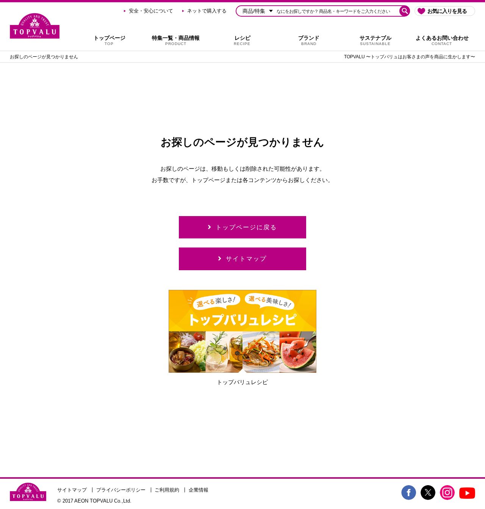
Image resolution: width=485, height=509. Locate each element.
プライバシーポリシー (121, 490)
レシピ (242, 40)
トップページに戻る (246, 227)
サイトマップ (246, 258)
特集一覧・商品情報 (176, 40)
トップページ (109, 40)
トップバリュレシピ (242, 382)
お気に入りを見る (447, 11)
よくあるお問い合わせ (442, 40)
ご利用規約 (167, 490)
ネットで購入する (207, 11)
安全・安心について (151, 11)
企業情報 (198, 490)
